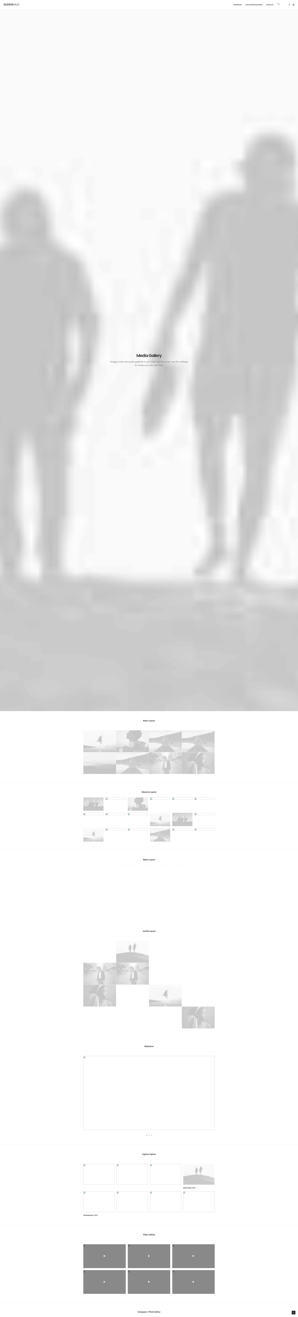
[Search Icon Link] (278, 7)
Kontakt (270, 5)
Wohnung (237, 5)
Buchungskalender (254, 5)
